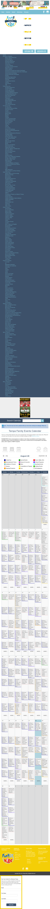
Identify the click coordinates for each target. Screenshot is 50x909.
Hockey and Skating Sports (10, 350)
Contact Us (17, 859)
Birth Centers (8, 176)
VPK (6, 84)
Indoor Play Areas (9, 135)
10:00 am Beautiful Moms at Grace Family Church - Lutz (31, 708)
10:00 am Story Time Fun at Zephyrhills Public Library (31, 548)
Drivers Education (8, 275)
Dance (6, 272)
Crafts (6, 271)
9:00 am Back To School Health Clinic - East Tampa (45, 519)
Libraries (7, 139)
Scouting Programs (9, 294)
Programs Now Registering (10, 291)
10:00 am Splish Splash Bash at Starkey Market (11, 558)
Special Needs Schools (10, 78)
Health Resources (6, 172)
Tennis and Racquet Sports (10, 375)
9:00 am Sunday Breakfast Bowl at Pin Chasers (4, 548)
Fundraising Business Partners (11, 92)
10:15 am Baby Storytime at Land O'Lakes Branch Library (24, 579)
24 (9, 720)
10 (9, 592)
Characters (7, 219)
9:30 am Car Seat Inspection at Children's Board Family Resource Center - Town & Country (18, 613)
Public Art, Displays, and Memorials (12, 148)
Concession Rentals (9, 221)
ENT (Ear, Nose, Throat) (10, 185)
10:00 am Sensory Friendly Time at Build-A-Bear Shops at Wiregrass (18, 536)
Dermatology (7, 183)
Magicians (7, 237)
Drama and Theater (9, 273)
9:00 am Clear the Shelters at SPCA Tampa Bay (44, 773)
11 (15, 592)
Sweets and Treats (9, 328)
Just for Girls (7, 282)
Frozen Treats (8, 320)
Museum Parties (8, 239)
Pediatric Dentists (8, 196)
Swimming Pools (8, 160)
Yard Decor (7, 259)
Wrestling (7, 379)
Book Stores (7, 308)
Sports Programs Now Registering (12, 371)
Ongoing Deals (8, 389)
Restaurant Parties (9, 251)
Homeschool (7, 64)
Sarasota (29, 861)
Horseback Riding (8, 353)
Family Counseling (9, 186)
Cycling (6, 341)
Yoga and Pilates (8, 380)
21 (35, 656)
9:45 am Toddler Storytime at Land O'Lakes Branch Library (37, 569)
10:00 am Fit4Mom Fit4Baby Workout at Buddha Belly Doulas (11, 762)
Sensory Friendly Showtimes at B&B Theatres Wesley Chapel (4, 663)
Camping (7, 117)
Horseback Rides (8, 134)
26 (22, 720)
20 (29, 656)
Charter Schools (8, 58)
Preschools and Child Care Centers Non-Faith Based (16, 71)
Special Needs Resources (10, 100)
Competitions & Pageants (26, 466)
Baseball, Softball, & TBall (10, 334)
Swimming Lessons (9, 373)
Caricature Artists (8, 215)
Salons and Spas (8, 152)
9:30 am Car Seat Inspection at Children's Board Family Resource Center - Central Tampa (38, 685)
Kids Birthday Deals (9, 235)
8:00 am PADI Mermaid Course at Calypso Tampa (37, 535)
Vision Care (7, 204)
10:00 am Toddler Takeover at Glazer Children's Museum (24, 624)
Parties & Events (6, 207)
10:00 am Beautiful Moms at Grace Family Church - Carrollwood (31, 774)
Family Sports (8, 342)
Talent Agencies (8, 103)
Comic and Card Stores (10, 311)
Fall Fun (7, 385)
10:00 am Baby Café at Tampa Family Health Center (24, 558)
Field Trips (7, 124)
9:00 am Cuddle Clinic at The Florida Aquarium (44, 707)
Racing (6, 360)
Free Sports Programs (9, 345)
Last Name (3, 898)
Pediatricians (7, 200)
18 (15, 656)
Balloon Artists (8, 211)
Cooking (7, 269)
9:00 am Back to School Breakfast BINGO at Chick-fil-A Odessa (44, 569)
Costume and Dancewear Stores (12, 314)
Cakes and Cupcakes (9, 213)
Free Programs (8, 278)
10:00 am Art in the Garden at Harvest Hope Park (38, 578)
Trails (6, 168)
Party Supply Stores (9, 246)
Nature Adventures (9, 146)
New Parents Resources (10, 95)
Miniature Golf (8, 142)
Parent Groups (8, 96)
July (6, 456)
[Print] (39, 449)
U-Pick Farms (8, 396)
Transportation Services (10, 81)
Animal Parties (8, 208)
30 (2, 786)
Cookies (7, 222)
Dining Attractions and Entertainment (12, 315)
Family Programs (8, 277)
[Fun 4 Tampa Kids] (11, 21)
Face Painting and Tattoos (10, 228)
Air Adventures (8, 107)
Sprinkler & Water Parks (10, 159)
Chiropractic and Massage (10, 181)
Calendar (8, 12)
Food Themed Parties (9, 229)
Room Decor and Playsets (10, 324)
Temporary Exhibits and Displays (12, 163)
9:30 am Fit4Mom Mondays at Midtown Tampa (11, 548)
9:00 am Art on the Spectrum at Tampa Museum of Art (4, 821)
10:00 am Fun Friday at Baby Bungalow (37, 622)
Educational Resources (10, 61)
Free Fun (7, 126)
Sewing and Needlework (10, 295)
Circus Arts (7, 267)
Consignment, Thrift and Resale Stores (13, 312)
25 (15, 720)
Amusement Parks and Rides (11, 108)
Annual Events (8, 383)
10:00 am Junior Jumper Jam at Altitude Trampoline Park (24, 548)
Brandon (15, 7)
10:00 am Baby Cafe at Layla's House (38, 644)
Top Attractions (8, 165)
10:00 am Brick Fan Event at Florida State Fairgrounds (4, 645)
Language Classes (9, 284)
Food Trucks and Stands (10, 230)
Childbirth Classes (9, 180)
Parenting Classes (9, 290)
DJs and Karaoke (8, 225)
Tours (6, 166)
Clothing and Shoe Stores (10, 310)
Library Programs (39, 462)
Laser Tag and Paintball (10, 138)
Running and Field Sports (10, 362)
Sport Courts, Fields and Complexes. (12, 156)
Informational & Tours (11, 462)
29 (42, 720)
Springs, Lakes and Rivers (10, 157)
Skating (6, 153)
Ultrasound (7, 203)
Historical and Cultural (9, 280)
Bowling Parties (8, 212)
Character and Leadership (10, 265)
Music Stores (8, 323)
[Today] (19, 449)
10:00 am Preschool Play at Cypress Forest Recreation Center (17, 549)
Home (3, 12)
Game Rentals (8, 233)
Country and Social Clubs (10, 118)
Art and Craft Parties (9, 209)
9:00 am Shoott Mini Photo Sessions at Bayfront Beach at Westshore (4, 763)
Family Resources (6, 86)
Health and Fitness (9, 349)
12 (22, 592)
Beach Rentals (8, 306)
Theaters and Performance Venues (12, 164)
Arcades (7, 111)
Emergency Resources (10, 87)
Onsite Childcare (8, 69)
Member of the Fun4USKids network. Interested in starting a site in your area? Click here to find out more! (30, 853)
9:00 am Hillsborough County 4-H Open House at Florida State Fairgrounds (44, 763)
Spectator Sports (8, 155)
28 (35, 720)
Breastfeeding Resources (10, 178)
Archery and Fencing (9, 333)
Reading (7, 75)
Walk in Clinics (8, 206)
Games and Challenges (10, 129)
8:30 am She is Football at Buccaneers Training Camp (31, 535)
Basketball (7, 336)
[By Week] (12, 449)
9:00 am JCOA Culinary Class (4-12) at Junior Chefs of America (44, 549)
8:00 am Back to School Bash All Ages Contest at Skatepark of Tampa (44, 481)
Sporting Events (39, 464)
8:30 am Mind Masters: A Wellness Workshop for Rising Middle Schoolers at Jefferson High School (44, 729)
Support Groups (8, 101)
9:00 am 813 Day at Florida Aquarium (31, 596)
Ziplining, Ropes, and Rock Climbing (12, 170)
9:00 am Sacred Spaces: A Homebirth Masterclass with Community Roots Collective (4, 832)
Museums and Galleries (10, 144)
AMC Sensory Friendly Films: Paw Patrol (44, 662)
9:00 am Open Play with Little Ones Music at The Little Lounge (37, 548)
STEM (6, 298)
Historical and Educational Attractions (13, 133)
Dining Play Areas (8, 316)
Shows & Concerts (25, 462)
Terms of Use (17, 854)
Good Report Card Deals (10, 387)
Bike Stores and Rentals (10, 307)
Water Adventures (9, 169)
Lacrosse (7, 354)
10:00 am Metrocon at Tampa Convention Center (4, 558)
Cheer (6, 338)
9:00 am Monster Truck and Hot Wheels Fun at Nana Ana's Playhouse (38, 559)
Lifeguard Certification (9, 355)
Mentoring (7, 285)
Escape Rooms (8, 122)
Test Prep (7, 79)
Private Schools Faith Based (11, 73)
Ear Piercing (7, 318)
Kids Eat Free (8, 321)
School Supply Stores (9, 325)
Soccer (6, 367)
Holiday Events (39, 466)
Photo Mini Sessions (9, 390)
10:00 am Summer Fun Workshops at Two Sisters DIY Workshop (11, 624)
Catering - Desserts (9, 216)
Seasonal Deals (8, 393)
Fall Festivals (8, 384)
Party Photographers (9, 243)
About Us (17, 857)
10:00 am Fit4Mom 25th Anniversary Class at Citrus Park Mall (17, 774)
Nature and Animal (9, 288)
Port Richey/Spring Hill (42, 7)
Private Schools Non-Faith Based (12, 74)
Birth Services (8, 177)
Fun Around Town (6, 105)
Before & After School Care (10, 57)
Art (5, 263)
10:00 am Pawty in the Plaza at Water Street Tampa (18, 662)
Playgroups (7, 97)
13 (29, 592)
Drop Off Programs (9, 60)
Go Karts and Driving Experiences (12, 130)
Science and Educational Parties (11, 252)
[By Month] (5, 449)
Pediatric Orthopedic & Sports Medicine (13, 198)
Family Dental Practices (10, 187)
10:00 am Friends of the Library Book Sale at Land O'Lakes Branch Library (18, 580)
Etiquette (7, 276)
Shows (6, 394)
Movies (6, 143)
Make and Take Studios (10, 140)
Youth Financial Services (10, 104)
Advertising (19, 12)
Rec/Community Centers (10, 151)
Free (21, 468)
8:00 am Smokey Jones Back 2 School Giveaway (44, 490)
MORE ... (46, 524)
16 (2, 656)
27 (29, 720)
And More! (29, 862)
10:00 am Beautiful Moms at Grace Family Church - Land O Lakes (17, 709)
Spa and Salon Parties (9, 254)
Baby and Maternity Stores (10, 304)
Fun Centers (7, 127)
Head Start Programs (9, 62)
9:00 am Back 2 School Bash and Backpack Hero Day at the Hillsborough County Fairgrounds (44, 508)
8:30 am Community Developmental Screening (38, 661)
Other (21, 464)
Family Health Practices (10, 189)
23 (2, 720)
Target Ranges (8, 161)
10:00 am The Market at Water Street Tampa (4, 682)
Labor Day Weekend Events (11, 388)
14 (35, 592)
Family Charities (8, 88)
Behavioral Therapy (9, 174)
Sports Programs (6, 332)
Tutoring (7, 82)
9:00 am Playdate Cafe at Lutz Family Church (24, 597)
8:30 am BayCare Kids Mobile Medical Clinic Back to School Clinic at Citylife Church (44, 537)
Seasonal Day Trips (9, 392)
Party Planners (8, 245)
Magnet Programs (9, 68)
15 (42, 592)
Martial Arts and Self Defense (11, 357)
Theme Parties (8, 258)
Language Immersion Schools (11, 66)
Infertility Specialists (9, 190)
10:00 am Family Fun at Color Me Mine (4, 694)
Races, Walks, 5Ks (39, 460)
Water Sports (8, 377)
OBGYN (6, 193)
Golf (6, 346)
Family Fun (8, 460)
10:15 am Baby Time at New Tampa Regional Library (24, 568)
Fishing (6, 125)
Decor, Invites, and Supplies (11, 224)
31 (9, 786)
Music (6, 286)
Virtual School (8, 83)
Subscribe (11, 904)
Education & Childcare (7, 56)
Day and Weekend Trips (10, 120)
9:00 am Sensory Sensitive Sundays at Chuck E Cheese (4, 535)
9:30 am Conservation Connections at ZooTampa (45, 644)
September (42, 456)
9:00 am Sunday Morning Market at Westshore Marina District (4, 727)
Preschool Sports (8, 359)
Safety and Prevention (9, 293)
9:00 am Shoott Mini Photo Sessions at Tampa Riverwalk (44, 624)
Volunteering (7, 302)
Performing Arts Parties (10, 247)
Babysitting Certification (10, 264)
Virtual (6, 301)
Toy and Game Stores (9, 331)
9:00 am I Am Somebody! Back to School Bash (45, 557)
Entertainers (7, 226)
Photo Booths (8, 249)
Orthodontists (8, 195)
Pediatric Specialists (9, 199)
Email (2, 887)
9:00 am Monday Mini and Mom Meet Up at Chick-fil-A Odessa (11, 672)
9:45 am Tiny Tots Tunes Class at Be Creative (24, 534)
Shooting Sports (8, 364)
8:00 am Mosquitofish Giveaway (44, 596)
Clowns (6, 220)
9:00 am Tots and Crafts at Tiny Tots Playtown (11, 534)
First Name (3, 893)
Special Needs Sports (9, 368)
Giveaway (26, 12)
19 (22, 656)
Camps (4, 55)
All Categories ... (39, 468)
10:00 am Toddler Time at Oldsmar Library (11, 809)
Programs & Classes (7, 260)
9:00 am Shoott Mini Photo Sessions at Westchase (4, 750)
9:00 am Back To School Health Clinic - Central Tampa (44, 579)
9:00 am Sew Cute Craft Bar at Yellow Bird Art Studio (44, 633)
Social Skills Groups (9, 99)
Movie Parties (8, 238)
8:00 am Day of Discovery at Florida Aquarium (4, 596)
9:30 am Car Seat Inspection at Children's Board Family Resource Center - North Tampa (25, 752)
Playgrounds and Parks (10, 147)
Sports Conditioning (9, 370)
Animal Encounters (9, 109)
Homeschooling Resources (10, 94)
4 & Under (7, 262)
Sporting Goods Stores (10, 327)
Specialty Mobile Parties (10, 255)
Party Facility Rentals (9, 242)
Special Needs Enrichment (10, 297)
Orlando (28, 859)
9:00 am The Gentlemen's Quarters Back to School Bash (4, 610)
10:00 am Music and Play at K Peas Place (17, 557)
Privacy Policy (17, 856)
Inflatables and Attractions (10, 234)
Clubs (6, 268)
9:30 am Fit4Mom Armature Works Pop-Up (24, 672)
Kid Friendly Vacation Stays (10, 137)
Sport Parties (8, 256)
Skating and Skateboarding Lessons (12, 366)
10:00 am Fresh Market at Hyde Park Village (4, 568)
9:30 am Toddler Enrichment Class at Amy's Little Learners (24, 740)
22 (42, 656)
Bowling (6, 116)
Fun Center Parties (9, 232)
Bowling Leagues (8, 337)
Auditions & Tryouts (11, 464)
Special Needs (23, 460)
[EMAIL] (45, 449)
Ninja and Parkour (9, 358)
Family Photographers (9, 91)
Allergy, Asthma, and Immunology (12, 173)
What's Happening (6, 381)
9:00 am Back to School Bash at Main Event (44, 498)
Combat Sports (8, 340)
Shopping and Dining (7, 303)
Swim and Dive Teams (9, 372)
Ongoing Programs (10, 468)
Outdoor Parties (8, 241)
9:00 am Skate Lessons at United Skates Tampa (44, 611)
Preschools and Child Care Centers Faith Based (15, 70)
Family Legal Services (9, 90)
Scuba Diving (8, 363)
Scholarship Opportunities (10, 77)
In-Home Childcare (9, 65)
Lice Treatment (8, 191)
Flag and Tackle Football (10, 344)
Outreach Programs (9, 289)
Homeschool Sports (9, 351)
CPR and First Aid (9, 182)
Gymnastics (7, 347)
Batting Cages (8, 113)
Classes (8, 466)
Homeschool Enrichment (10, 281)
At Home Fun (8, 112)
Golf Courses (8, 131)
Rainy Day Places (8, 150)
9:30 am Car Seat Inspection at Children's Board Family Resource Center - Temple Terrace (18, 600)
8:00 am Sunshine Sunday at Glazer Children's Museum (4, 802)
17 (9, 656)
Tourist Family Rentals (9, 329)
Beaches (7, 114)
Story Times (7, 299)
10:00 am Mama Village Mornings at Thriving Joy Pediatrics (17, 624)
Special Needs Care (9, 202)
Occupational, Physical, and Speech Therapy (14, 194)
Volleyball (7, 376)
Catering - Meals (8, 217)
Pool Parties (7, 250)
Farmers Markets (8, 319)
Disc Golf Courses (9, 121)
